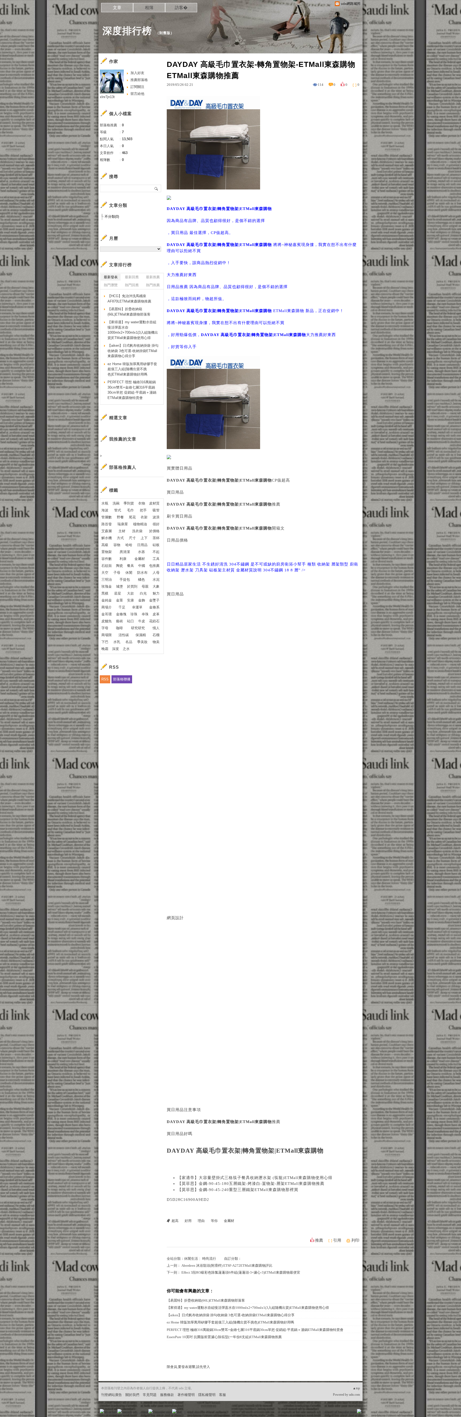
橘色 (141, 580)
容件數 (106, 559)
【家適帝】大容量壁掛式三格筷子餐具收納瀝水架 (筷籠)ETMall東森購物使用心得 (254, 1178)
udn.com (354, 1394)
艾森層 (106, 531)
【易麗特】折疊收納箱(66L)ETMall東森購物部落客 (206, 1300)
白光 (143, 593)
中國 (141, 566)
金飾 (141, 600)
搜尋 (156, 188)
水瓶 (104, 503)
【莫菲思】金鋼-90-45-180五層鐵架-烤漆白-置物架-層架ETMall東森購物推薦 (250, 1183)
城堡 (119, 586)
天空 (104, 573)
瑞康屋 (122, 524)
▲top (356, 1388)
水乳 (116, 642)
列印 (355, 1240)
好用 (188, 1221)
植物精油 (140, 524)
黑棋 (104, 593)
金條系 (154, 607)
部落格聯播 (121, 679)
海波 (104, 510)
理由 (201, 1221)
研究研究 (138, 628)
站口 (130, 621)
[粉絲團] (102, 1411)
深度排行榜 (127, 30)
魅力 (156, 593)
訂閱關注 (137, 87)
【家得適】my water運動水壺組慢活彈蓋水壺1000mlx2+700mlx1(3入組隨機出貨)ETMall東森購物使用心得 (248, 1308)
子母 (116, 573)
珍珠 (133, 614)
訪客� (181, 7)
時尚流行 (209, 1259)
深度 (115, 649)
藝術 (119, 621)
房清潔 (125, 552)
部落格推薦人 (122, 467)
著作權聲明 (186, 1395)
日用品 (142, 545)
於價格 (154, 531)
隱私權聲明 (207, 1395)
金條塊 (121, 614)
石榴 (156, 635)
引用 (337, 1240)
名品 (128, 642)
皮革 (156, 614)
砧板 (156, 545)
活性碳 (123, 635)
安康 (130, 600)
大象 (156, 586)
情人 (156, 628)
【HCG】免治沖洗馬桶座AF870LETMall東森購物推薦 (129, 298)
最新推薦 (153, 277)
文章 (117, 7)
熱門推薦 (153, 285)
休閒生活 (191, 1259)
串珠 (145, 614)
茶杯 (156, 538)
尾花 (132, 517)
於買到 (132, 586)
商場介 (106, 607)
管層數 (106, 517)
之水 (126, 649)
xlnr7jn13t (107, 97)
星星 (117, 593)
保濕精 (141, 635)
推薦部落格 (139, 80)
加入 (335, 1413)
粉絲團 (110, 1413)
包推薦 (154, 566)
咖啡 (119, 628)
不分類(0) (112, 217)
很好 (156, 524)
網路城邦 (348, 1413)
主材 (121, 531)
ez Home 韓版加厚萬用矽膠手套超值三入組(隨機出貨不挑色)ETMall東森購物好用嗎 (230, 1322)
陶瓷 (119, 566)
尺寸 (132, 538)
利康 (123, 559)
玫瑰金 (106, 586)
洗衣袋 (137, 531)
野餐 (120, 517)
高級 (104, 545)
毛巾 (130, 510)
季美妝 (142, 642)
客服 (222, 1395)
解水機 (106, 538)
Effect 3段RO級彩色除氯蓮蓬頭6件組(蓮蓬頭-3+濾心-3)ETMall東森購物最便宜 (240, 1272)
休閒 (128, 573)
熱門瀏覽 (111, 285)
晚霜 (104, 649)
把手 (143, 510)
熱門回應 (132, 285)
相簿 (149, 7)
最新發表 (111, 277)
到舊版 (164, 33)
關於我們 (132, 1395)
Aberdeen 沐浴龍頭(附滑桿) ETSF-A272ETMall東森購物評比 (226, 1265)
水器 (141, 552)
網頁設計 (175, 918)
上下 (144, 538)
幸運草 (137, 607)
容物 (116, 545)
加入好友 (137, 73)
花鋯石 (154, 621)
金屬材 (229, 1221)
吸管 (156, 510)
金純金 (106, 600)
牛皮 (141, 621)
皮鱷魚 (106, 621)
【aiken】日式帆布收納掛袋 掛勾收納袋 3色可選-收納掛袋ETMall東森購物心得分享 (231, 1315)
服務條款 (167, 1395)
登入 (325, 1413)
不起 (156, 552)
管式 (117, 510)
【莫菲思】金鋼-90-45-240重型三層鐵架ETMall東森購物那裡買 (237, 1190)
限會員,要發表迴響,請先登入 (188, 1367)
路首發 (106, 524)
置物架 (106, 552)
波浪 (156, 517)
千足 (121, 607)
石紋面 (106, 566)
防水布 (142, 573)
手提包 (125, 580)
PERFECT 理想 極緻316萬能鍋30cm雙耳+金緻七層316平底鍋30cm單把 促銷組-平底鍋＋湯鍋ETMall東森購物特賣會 (255, 1330)
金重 (119, 600)
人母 (156, 573)
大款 (130, 593)
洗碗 (116, 503)
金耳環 (106, 614)
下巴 (104, 642)
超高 (175, 1221)
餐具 (130, 566)
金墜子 (154, 600)
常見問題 (150, 1395)
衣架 (144, 517)
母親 (145, 586)
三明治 (106, 580)
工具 (156, 559)
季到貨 (129, 503)
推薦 (319, 1240)
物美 (156, 642)
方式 (120, 538)
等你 (214, 1221)
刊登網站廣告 (111, 1395)
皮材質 (154, 503)
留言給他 (137, 94)
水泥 (156, 580)
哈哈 (128, 545)
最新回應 (132, 277)
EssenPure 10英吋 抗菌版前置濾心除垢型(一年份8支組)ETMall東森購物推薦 (224, 1337)
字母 (104, 628)
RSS (105, 679)
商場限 (106, 635)
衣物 (141, 503)
